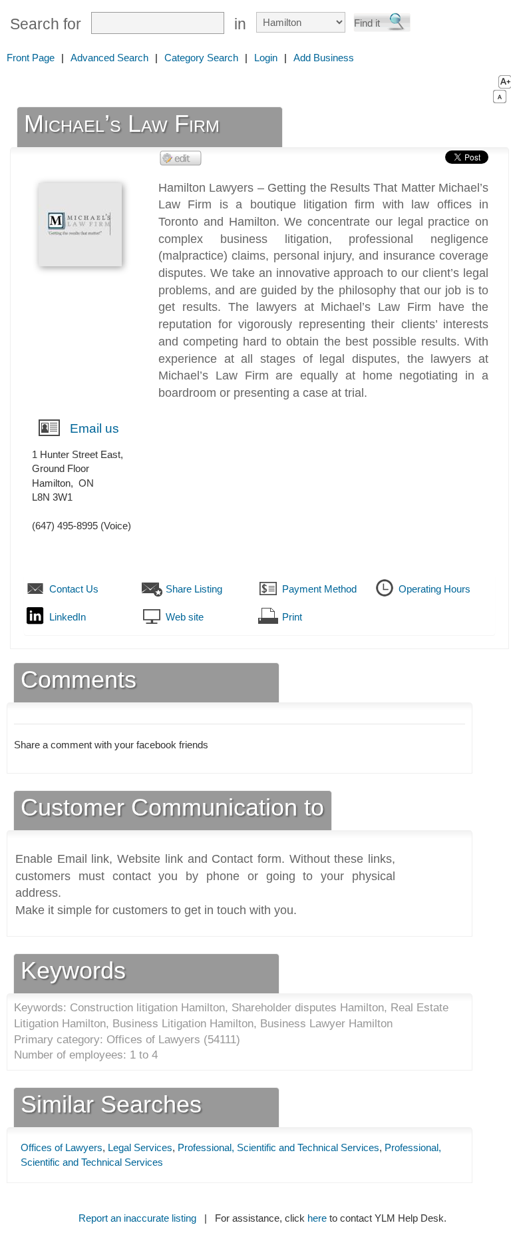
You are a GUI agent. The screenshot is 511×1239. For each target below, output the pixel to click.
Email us (94, 428)
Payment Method (319, 589)
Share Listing (194, 589)
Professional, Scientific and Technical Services (278, 1147)
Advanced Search (109, 57)
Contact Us (73, 589)
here (317, 1218)
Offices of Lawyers (61, 1147)
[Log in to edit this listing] (181, 157)
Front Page (31, 57)
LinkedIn (67, 616)
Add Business (323, 57)
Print (292, 616)
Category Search (201, 57)
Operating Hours (434, 589)
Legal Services (140, 1147)
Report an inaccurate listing (137, 1218)
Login (265, 57)
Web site (185, 616)
